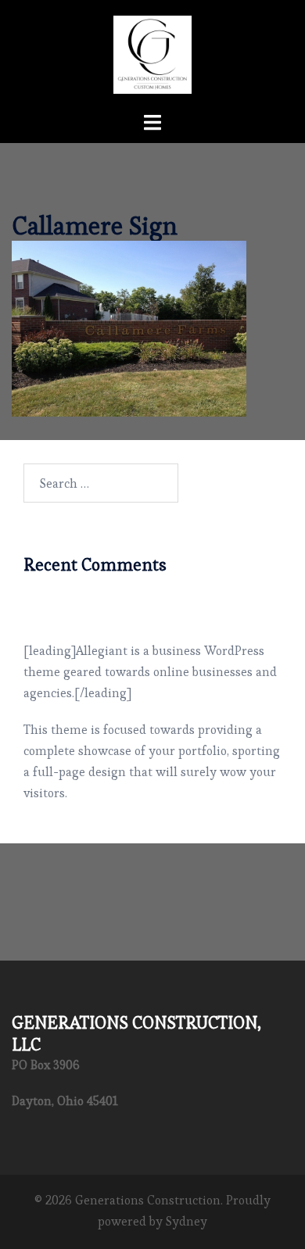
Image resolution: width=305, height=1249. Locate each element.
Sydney (186, 1221)
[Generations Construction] (152, 51)
